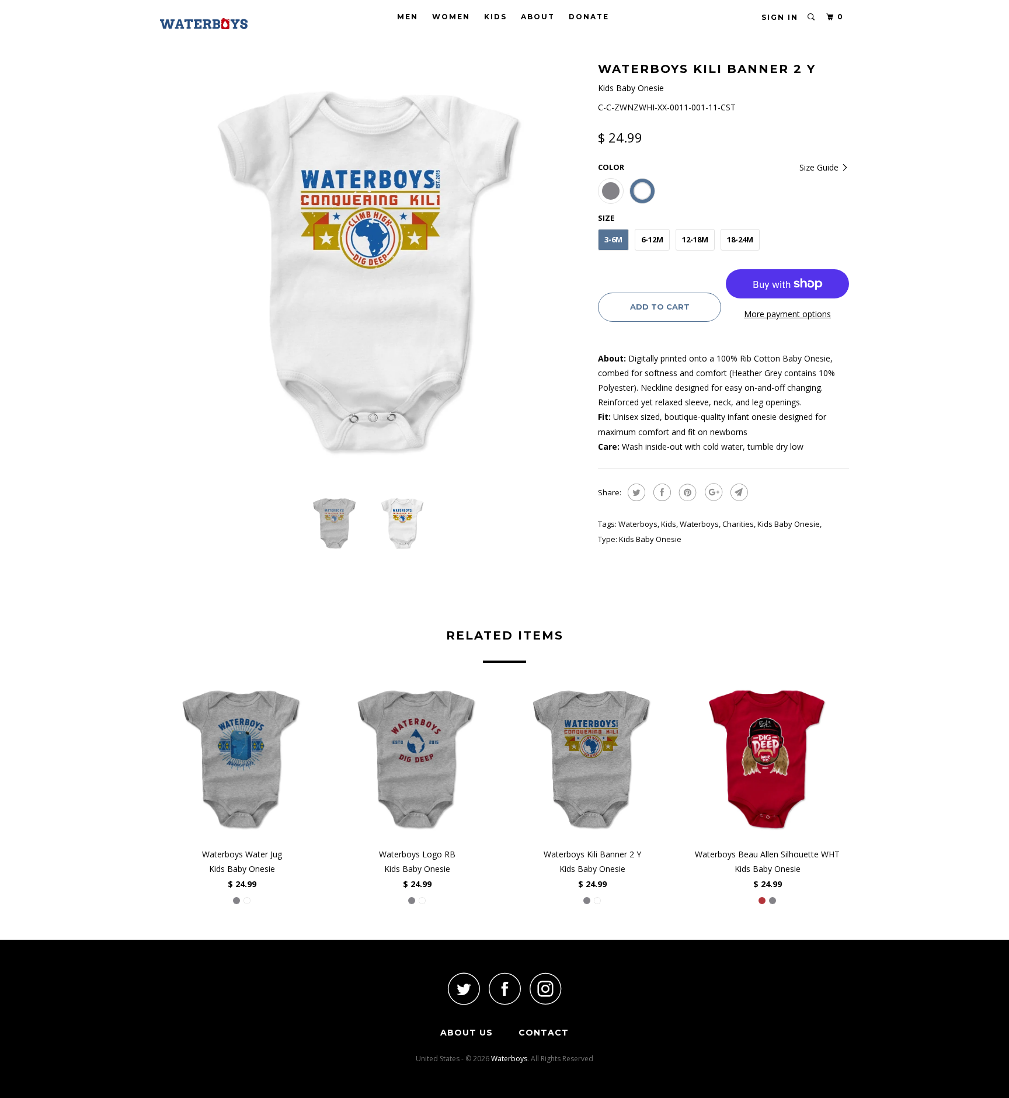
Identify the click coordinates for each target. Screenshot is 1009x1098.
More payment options (787, 313)
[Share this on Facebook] (660, 492)
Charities (738, 524)
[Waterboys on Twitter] (463, 988)
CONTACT (544, 1032)
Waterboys (637, 524)
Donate (589, 16)
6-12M (652, 239)
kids (668, 524)
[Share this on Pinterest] (686, 492)
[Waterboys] (220, 23)
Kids (495, 16)
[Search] (812, 17)
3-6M (613, 239)
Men (407, 16)
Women (451, 16)
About (538, 16)
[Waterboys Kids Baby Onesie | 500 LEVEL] (373, 271)
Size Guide (820, 167)
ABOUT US (466, 1032)
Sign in (779, 17)
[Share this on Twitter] (635, 492)
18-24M (740, 239)
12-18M (695, 239)
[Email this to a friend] (738, 492)
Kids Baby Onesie (788, 524)
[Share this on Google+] (712, 492)
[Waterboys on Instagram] (545, 988)
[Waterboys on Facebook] (504, 988)
